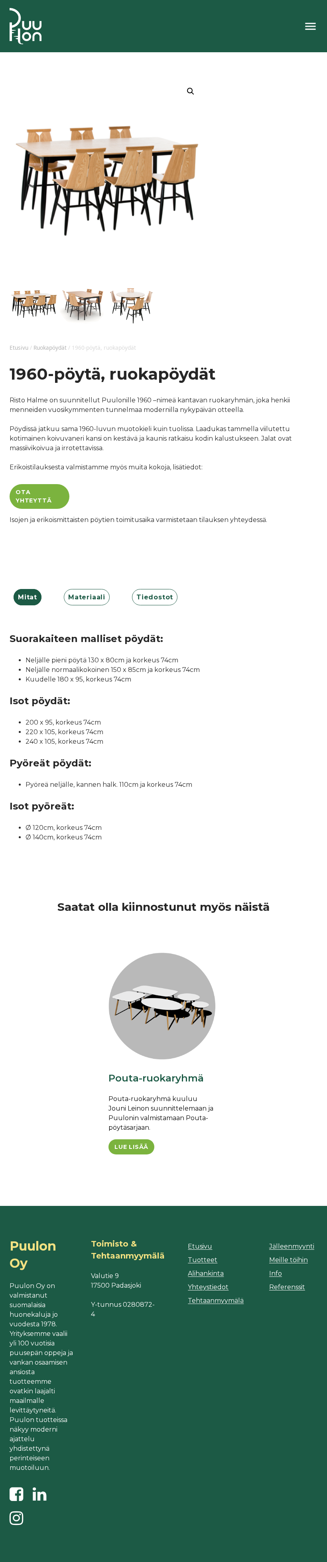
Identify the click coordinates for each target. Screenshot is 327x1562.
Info (275, 1273)
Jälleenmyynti (291, 1246)
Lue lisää (131, 1146)
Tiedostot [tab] (154, 597)
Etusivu (19, 347)
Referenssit (287, 1287)
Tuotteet (202, 1260)
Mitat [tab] (27, 597)
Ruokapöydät (50, 347)
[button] (190, 91)
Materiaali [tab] (86, 597)
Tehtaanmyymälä (216, 1300)
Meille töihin (288, 1260)
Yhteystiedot (208, 1287)
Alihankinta (206, 1273)
